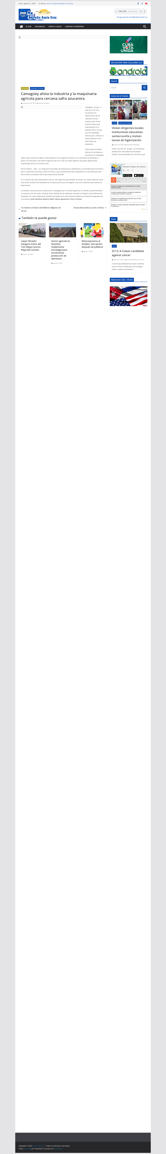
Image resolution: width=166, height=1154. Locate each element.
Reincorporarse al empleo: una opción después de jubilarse (92, 243)
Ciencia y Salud (54, 26)
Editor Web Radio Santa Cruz (135, 260)
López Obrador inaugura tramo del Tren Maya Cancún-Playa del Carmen (31, 245)
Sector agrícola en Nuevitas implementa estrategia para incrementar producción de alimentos (60, 249)
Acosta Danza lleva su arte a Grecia (89, 207)
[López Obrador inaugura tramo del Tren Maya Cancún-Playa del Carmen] (32, 225)
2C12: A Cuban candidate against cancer (128, 253)
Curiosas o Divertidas (74, 26)
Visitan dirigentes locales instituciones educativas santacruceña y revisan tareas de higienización (128, 134)
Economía (25, 88)
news (114, 246)
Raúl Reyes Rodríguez (133, 145)
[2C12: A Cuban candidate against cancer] (128, 233)
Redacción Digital (43, 103)
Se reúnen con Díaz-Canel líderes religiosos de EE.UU (41, 209)
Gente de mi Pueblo (125, 123)
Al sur (28, 26)
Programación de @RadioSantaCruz (132, 17)
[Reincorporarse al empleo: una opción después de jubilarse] (92, 225)
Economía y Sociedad (37, 88)
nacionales (40, 26)
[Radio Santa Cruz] (21, 26)
